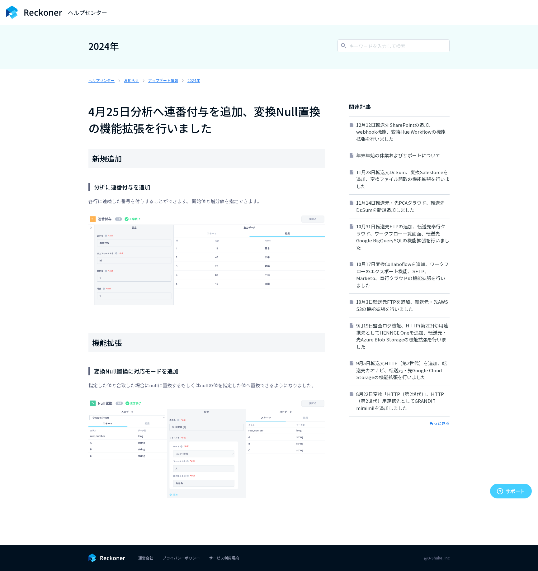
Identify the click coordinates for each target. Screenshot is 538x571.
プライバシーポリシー (181, 557)
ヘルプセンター (101, 80)
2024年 (193, 80)
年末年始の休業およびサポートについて (398, 155)
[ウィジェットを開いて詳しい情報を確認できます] (511, 491)
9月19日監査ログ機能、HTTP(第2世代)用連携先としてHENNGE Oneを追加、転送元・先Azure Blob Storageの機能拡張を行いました (402, 336)
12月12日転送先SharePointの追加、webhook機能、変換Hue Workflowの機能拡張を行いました (401, 131)
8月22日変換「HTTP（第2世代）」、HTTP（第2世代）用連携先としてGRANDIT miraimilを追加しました (400, 401)
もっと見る (439, 423)
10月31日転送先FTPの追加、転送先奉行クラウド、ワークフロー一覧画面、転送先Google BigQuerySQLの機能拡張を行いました (402, 237)
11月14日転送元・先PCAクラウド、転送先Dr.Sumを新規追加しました (400, 206)
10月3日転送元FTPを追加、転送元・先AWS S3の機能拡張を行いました (402, 305)
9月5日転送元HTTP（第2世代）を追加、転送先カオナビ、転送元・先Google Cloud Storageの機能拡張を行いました (401, 370)
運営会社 (145, 557)
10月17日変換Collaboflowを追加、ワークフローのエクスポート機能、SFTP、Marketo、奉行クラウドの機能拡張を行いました (402, 274)
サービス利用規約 (224, 557)
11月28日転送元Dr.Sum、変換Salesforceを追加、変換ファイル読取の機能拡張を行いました (403, 179)
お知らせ (131, 80)
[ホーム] (34, 12)
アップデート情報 (163, 80)
